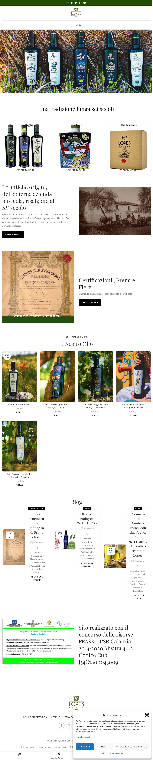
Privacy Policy (117, 753)
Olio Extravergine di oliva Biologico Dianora (19, 475)
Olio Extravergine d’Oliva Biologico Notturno (57, 406)
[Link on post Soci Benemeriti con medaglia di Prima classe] (15, 547)
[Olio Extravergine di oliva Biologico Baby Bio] (133, 376)
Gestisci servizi (83, 737)
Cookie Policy (105, 753)
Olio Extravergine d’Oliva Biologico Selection (95, 406)
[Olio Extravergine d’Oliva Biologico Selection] (95, 376)
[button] (147, 714)
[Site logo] (76, 12)
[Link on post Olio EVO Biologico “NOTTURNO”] (66, 540)
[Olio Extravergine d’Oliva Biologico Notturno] (57, 376)
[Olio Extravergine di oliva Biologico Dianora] (19, 446)
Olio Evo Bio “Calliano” (19, 404)
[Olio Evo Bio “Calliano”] (19, 376)
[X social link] (72, 3)
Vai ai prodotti (25, 170)
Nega (104, 746)
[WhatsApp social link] (80, 3)
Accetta (85, 746)
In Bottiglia (19, 408)
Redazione (38, 542)
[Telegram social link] (84, 3)
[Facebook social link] (68, 3)
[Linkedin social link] (76, 3)
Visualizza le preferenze (131, 746)
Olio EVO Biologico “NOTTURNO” (87, 518)
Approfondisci (13, 234)
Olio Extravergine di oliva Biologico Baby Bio (133, 406)
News (87, 508)
